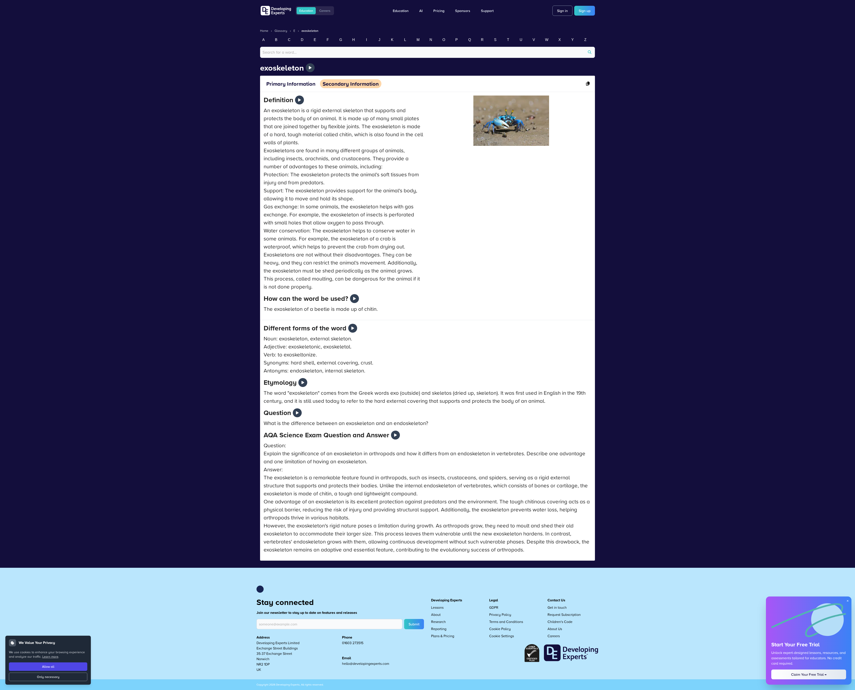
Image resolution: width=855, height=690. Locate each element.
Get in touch (557, 607)
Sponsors (462, 10)
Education (306, 10)
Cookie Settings (501, 635)
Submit (414, 624)
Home (264, 30)
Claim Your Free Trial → (808, 674)
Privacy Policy (500, 614)
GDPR (493, 607)
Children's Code (560, 621)
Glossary (281, 30)
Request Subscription (564, 614)
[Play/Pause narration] (310, 67)
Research (438, 621)
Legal (493, 600)
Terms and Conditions (506, 621)
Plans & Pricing (442, 635)
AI (421, 10)
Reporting (438, 628)
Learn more (50, 656)
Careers (324, 10)
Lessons (437, 607)
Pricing (438, 10)
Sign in (562, 10)
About (436, 614)
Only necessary (48, 677)
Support (487, 10)
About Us (555, 628)
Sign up (584, 10)
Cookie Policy (500, 628)
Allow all (48, 666)
